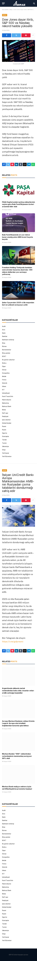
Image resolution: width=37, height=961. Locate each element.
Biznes (4, 346)
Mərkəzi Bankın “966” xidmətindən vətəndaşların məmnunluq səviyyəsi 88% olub (17, 756)
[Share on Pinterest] (26, 35)
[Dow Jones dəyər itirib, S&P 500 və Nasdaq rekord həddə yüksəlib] (18, 51)
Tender (4, 440)
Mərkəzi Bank (6, 406)
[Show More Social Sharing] (33, 35)
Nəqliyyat (5, 416)
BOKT (4, 356)
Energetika (5, 373)
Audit (4, 326)
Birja (11, 9)
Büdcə (4, 363)
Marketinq (5, 403)
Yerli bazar (5, 453)
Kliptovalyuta (6, 400)
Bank (4, 333)
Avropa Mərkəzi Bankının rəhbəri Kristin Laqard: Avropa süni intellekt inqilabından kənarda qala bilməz (18, 723)
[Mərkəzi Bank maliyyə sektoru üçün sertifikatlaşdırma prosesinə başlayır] (18, 774)
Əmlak (4, 376)
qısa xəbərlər (6, 420)
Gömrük (4, 383)
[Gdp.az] (19, 3)
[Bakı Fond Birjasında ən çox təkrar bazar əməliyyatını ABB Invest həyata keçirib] (18, 222)
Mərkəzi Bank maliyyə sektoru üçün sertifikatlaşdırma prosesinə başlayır (17, 788)
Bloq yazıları (6, 353)
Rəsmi (4, 426)
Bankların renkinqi (8, 340)
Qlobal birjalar (6, 423)
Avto (3, 330)
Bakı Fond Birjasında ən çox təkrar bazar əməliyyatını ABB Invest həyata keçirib (17, 237)
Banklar (4, 336)
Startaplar (5, 436)
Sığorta (4, 433)
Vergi (3, 450)
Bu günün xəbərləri (8, 360)
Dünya (4, 370)
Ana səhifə (5, 9)
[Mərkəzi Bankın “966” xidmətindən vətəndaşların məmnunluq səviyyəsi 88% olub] (18, 741)
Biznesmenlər (6, 350)
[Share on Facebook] (6, 35)
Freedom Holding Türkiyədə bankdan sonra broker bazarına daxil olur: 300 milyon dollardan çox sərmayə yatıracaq (17, 270)
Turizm (4, 443)
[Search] (34, 3)
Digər (4, 366)
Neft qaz (5, 413)
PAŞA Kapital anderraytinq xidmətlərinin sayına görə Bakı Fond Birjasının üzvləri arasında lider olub (18, 204)
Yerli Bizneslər (7, 456)
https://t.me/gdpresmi (12, 641)
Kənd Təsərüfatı (7, 396)
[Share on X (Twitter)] (16, 35)
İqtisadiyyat (6, 393)
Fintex (4, 380)
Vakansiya (5, 446)
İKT (3, 390)
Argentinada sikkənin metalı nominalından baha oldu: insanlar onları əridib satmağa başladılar (18, 690)
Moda (4, 410)
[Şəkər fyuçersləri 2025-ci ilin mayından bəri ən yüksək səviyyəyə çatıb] (18, 290)
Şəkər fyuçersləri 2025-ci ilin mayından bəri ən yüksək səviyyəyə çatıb (18, 303)
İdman (4, 386)
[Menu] (3, 3)
